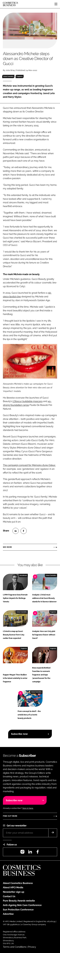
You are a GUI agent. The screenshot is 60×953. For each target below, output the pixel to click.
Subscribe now (19, 734)
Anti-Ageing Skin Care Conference (22, 905)
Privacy (32, 947)
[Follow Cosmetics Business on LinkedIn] (30, 852)
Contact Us (9, 896)
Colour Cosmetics (8, 76)
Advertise (8, 914)
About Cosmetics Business (18, 883)
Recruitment (23, 575)
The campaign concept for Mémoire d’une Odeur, (29, 465)
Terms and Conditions (14, 947)
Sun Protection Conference (18, 909)
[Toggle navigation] (56, 4)
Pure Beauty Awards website (19, 900)
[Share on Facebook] (24, 531)
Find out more (10, 816)
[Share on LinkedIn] (16, 531)
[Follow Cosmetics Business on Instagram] (22, 852)
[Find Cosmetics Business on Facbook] (37, 852)
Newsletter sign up (13, 892)
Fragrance (20, 76)
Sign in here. (27, 808)
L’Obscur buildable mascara (28, 401)
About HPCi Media (13, 887)
